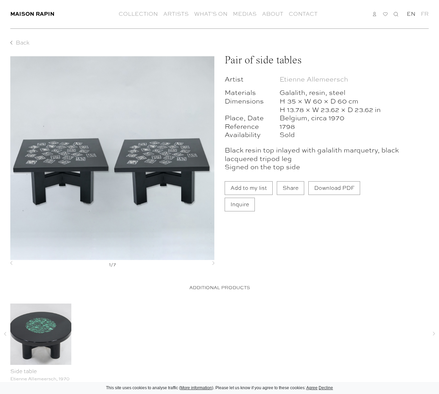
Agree (312, 387)
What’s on (210, 13)
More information (196, 387)
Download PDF (334, 188)
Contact (303, 13)
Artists (176, 13)
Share (290, 188)
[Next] (199, 263)
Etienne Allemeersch (314, 79)
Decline (326, 387)
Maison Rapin (32, 13)
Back (22, 42)
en (411, 13)
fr (425, 13)
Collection (138, 13)
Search (396, 13)
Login (375, 13)
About (272, 13)
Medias (245, 13)
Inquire (239, 204)
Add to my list (248, 188)
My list (385, 14)
